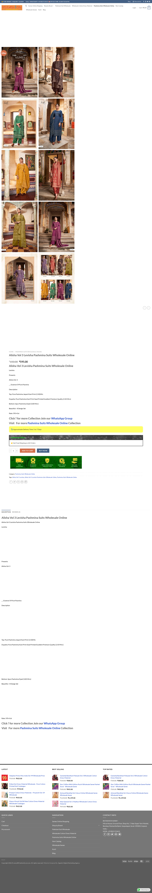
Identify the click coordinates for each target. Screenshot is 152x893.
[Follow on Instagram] (145, 1)
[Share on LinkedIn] (26, 482)
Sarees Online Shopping (35, 6)
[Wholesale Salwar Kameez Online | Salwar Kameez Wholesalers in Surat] (12, 7)
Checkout (5, 825)
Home (11, 352)
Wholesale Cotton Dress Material (82, 6)
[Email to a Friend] (18, 482)
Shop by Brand (48, 6)
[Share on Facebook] (11, 482)
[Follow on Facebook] (143, 1)
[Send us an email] (149, 1)
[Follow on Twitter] (147, 1)
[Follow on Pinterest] (119, 834)
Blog (129, 1)
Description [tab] (6, 512)
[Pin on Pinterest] (22, 482)
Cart (3, 821)
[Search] (26, 6)
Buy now (43, 451)
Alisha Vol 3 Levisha (18, 477)
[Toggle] (99, 825)
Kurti (39, 10)
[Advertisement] (76, 27)
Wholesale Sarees (31, 10)
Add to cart (27, 451)
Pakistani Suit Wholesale (63, 6)
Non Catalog (119, 6)
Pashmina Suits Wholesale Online (104, 6)
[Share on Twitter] (14, 482)
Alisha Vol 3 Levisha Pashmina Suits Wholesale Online (40, 477)
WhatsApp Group (61, 418)
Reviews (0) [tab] (16, 512)
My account (6, 829)
